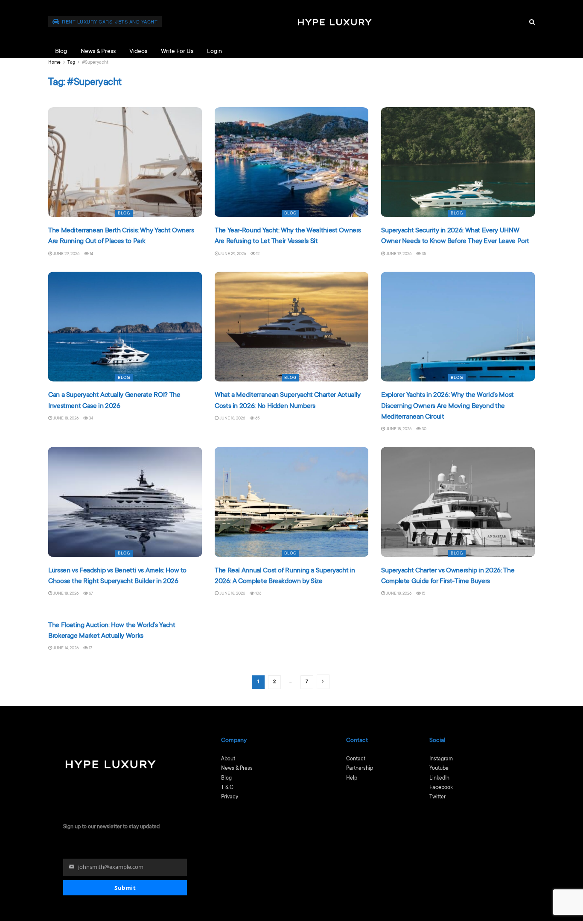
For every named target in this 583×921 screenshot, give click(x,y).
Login (214, 51)
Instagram (441, 759)
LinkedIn (439, 778)
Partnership (359, 768)
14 (91, 254)
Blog (61, 51)
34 (90, 418)
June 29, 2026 (65, 254)
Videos (138, 51)
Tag (71, 62)
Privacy (229, 797)
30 (423, 429)
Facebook (441, 788)
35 (423, 254)
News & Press (98, 51)
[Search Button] (532, 22)
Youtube (439, 768)
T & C (227, 788)
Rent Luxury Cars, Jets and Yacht (109, 21)
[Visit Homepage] (409, 22)
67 (90, 593)
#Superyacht (95, 62)
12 (257, 254)
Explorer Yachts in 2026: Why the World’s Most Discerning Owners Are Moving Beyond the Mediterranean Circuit (447, 405)
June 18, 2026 (65, 418)
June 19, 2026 (398, 254)
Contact (355, 759)
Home (54, 62)
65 (257, 418)
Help (351, 778)
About (228, 759)
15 (423, 593)
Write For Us (177, 51)
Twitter (437, 797)
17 (90, 648)
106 (257, 593)
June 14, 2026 (65, 648)
